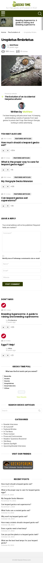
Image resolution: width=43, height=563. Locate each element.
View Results (21, 397)
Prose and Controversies (13, 436)
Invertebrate (10, 386)
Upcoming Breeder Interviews (15, 446)
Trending (3, 305)
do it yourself (8, 427)
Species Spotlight (10, 444)
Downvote (8, 150)
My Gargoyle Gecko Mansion (17, 181)
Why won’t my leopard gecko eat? (14, 516)
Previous (1, 23)
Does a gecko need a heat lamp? (14, 528)
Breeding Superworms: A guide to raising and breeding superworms (26, 22)
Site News (7, 441)
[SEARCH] (40, 14)
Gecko (7, 381)
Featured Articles (23, 138)
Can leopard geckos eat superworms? (14, 199)
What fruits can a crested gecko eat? (15, 510)
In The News (8, 432)
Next (42, 23)
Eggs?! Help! (8, 344)
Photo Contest (9, 434)
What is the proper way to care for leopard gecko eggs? (20, 163)
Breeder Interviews (11, 424)
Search (39, 411)
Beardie (7, 376)
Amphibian (9, 383)
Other (6, 388)
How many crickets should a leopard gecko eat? (20, 522)
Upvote (3, 150)
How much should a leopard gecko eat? (20, 144)
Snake (7, 378)
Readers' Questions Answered (15, 439)
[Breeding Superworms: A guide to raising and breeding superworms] (6, 22)
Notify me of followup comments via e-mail (21, 258)
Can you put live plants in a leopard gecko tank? (19, 534)
